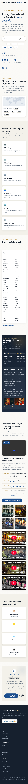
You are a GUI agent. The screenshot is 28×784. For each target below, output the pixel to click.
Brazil (10, 47)
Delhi (4, 282)
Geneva (5, 297)
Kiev (4, 318)
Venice (16, 309)
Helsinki (5, 303)
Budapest (5, 269)
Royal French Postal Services (17, 487)
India (16, 47)
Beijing (4, 265)
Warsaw (16, 314)
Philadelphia (17, 276)
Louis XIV (12, 495)
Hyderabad (5, 305)
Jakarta (5, 312)
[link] (16, 102)
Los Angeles (17, 255)
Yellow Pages (5, 736)
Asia (13, 111)
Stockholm (17, 295)
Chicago (5, 276)
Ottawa (16, 272)
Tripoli (16, 303)
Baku (4, 261)
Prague (16, 278)
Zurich (16, 320)
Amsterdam (6, 255)
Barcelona (5, 263)
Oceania (6, 114)
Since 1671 (4, 761)
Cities (3, 731)
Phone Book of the (12, 2)
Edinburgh (5, 288)
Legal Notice (5, 771)
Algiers (4, 253)
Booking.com (14, 613)
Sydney (16, 297)
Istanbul (5, 309)
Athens (4, 257)
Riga (16, 284)
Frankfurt (5, 293)
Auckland (5, 259)
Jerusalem (5, 314)
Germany (21, 44)
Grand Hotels (14, 626)
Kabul (4, 316)
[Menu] (25, 2)
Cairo (4, 272)
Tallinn (16, 299)
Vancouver (17, 307)
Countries (4, 729)
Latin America (5, 752)
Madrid (16, 257)
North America (5, 750)
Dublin (4, 284)
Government (5, 738)
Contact (4, 769)
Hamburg (5, 299)
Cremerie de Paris (14, 651)
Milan (16, 259)
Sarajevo (17, 288)
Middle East (4, 754)
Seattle (16, 290)
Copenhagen (6, 278)
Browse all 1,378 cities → (8, 325)
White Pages (5, 733)
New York (17, 265)
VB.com (14, 638)
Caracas (5, 274)
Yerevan (17, 318)
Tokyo (16, 301)
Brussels (5, 267)
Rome (16, 286)
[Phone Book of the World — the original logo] (9, 721)
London (16, 253)
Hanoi (4, 301)
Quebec (16, 280)
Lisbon (4, 320)
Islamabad (5, 307)
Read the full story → (10, 406)
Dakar (4, 280)
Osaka (16, 267)
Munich (16, 263)
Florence (5, 290)
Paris (16, 274)
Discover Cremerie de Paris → (12, 500)
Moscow (17, 261)
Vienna (16, 312)
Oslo (16, 269)
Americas (6, 111)
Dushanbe (5, 286)
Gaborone (5, 295)
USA (9, 44)
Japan (4, 47)
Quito (16, 282)
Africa (16, 108)
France (14, 44)
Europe (19, 111)
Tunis (16, 305)
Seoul (16, 293)
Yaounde (17, 316)
